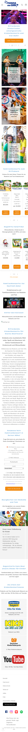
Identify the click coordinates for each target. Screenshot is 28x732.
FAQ (4, 697)
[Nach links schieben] (10, 220)
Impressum (6, 682)
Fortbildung (5, 194)
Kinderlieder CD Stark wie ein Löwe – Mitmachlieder (17, 253)
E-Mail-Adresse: (14, 457)
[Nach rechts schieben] (17, 220)
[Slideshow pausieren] (25, 45)
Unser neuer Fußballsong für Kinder (12, 530)
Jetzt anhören (14, 40)
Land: (14, 466)
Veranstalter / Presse (9, 701)
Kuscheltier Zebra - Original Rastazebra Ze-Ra (5, 253)
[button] (2, 5)
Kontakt (5, 678)
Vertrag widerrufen (10, 704)
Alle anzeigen (14, 277)
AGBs (4, 693)
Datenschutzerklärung (10, 483)
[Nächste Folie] (18, 45)
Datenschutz (6, 686)
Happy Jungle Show (17, 194)
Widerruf (5, 689)
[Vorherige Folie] (9, 45)
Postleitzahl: (14, 462)
